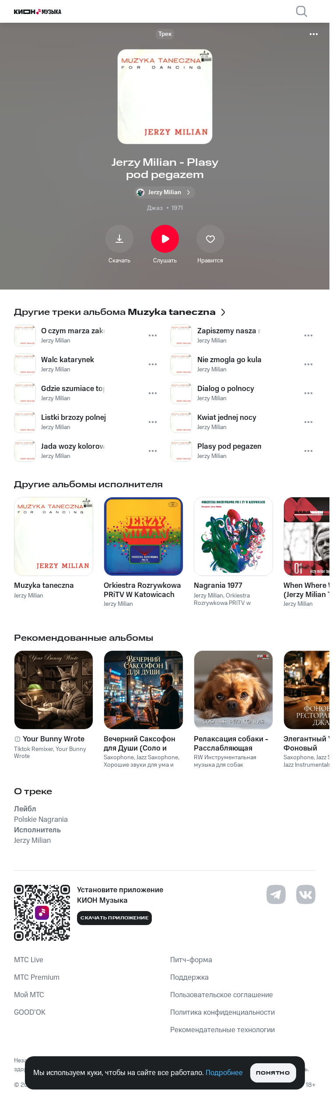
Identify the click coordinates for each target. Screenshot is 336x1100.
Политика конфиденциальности (222, 1012)
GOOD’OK (30, 1012)
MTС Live (28, 960)
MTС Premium (37, 977)
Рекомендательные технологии (222, 1030)
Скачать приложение (114, 918)
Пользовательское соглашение (221, 995)
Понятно (273, 1073)
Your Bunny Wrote (53, 739)
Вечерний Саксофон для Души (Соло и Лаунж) (139, 743)
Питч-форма (191, 960)
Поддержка (189, 977)
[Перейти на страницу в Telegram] (276, 894)
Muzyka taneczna (44, 585)
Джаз (155, 208)
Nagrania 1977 (218, 585)
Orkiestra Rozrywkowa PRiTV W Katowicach (142, 590)
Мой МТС (29, 995)
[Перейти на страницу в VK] (305, 894)
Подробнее (224, 1073)
